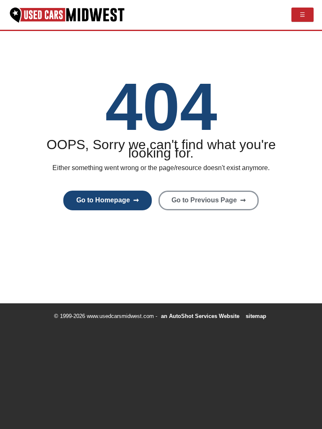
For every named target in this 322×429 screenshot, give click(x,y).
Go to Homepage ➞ (107, 200)
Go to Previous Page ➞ (208, 200)
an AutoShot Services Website (200, 316)
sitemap (256, 316)
